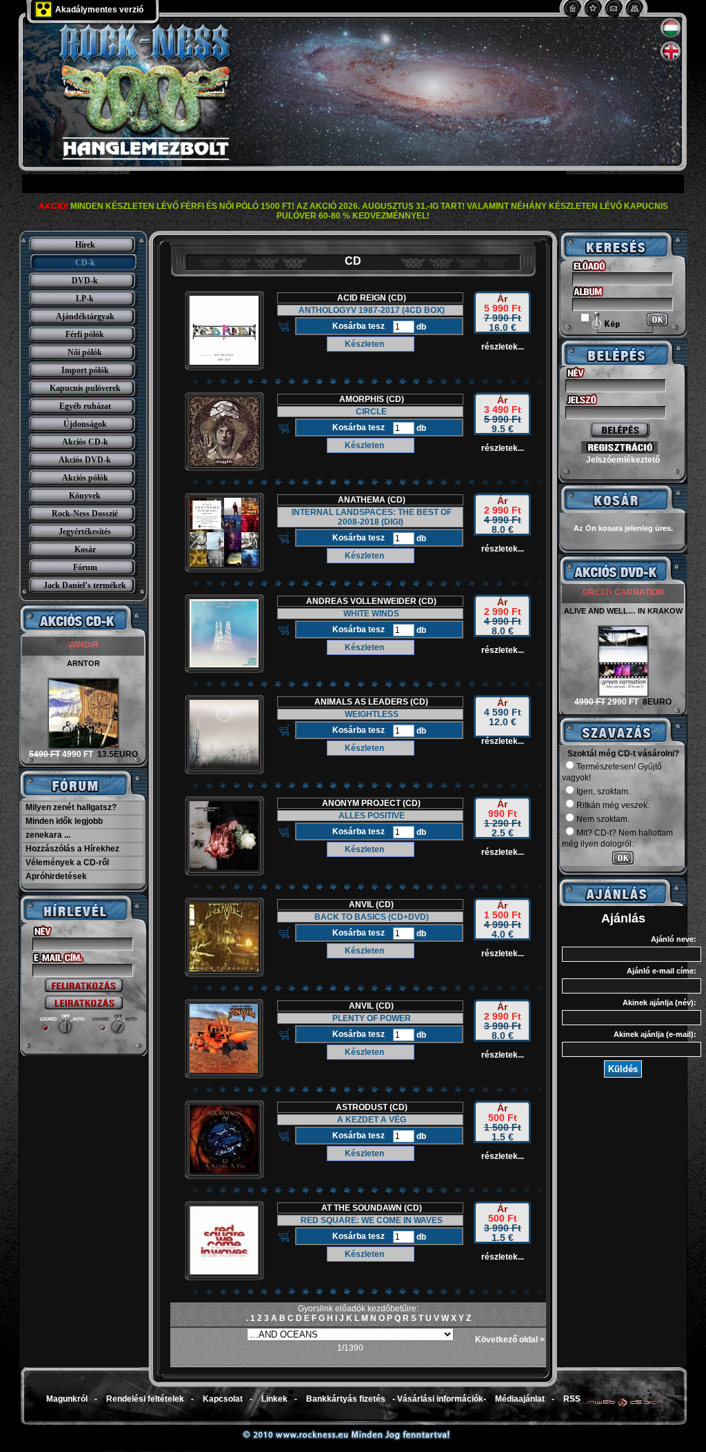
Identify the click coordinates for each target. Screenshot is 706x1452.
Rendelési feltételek (145, 1399)
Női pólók (85, 352)
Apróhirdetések (56, 876)
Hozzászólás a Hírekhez (72, 849)
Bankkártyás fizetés (345, 1399)
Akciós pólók (85, 478)
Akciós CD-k (85, 442)
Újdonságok (85, 424)
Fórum (85, 567)
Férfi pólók (84, 334)
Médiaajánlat (520, 1399)
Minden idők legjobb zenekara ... (64, 828)
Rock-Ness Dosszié (85, 513)
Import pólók (85, 370)
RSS (572, 1399)
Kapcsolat (223, 1399)
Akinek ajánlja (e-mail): (655, 1034)
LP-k (85, 298)
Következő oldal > (510, 1339)
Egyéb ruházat (85, 406)
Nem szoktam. (602, 819)
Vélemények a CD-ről (67, 862)
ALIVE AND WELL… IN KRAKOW (623, 611)
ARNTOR (83, 663)
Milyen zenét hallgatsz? (71, 807)
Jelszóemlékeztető (623, 460)
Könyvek (85, 496)
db (420, 327)
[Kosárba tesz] (284, 326)
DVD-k (85, 280)
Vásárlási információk (440, 1399)
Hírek (85, 245)
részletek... (502, 347)
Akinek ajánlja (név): (659, 1002)
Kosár (85, 549)
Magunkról (67, 1399)
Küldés (623, 1069)
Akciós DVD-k (85, 460)
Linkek (274, 1399)
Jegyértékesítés (85, 531)
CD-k (85, 263)
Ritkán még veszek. (612, 805)
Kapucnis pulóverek (85, 388)
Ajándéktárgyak (85, 316)
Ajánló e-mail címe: (661, 971)
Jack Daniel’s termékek (84, 585)
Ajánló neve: (673, 939)
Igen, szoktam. (603, 791)
